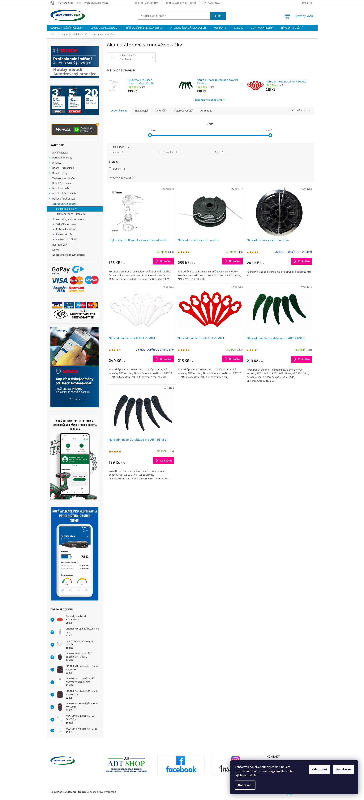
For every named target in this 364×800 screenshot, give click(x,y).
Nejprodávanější (183, 111)
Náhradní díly (59, 245)
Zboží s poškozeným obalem (68, 255)
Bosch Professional (63, 168)
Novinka (170, 152)
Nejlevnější (141, 111)
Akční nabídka (60, 153)
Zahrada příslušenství (64, 204)
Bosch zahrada (60, 188)
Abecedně (206, 111)
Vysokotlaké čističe (63, 178)
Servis (56, 250)
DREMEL (56, 163)
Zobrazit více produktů (208, 99)
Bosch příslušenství (63, 199)
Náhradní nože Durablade (71, 214)
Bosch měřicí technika (64, 194)
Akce (118, 152)
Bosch (119, 169)
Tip (219, 152)
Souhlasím (343, 769)
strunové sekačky (66, 209)
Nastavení (245, 785)
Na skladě (121, 147)
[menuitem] (67, 28)
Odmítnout (319, 769)
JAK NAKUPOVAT (212, 3)
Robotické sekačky (67, 229)
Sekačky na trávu (66, 224)
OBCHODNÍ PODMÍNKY (146, 3)
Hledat (218, 15)
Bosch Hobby (59, 173)
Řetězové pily (64, 234)
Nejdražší (161, 111)
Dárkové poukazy (62, 158)
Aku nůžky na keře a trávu (70, 219)
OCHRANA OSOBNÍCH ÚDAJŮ (181, 3)
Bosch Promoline (62, 183)
